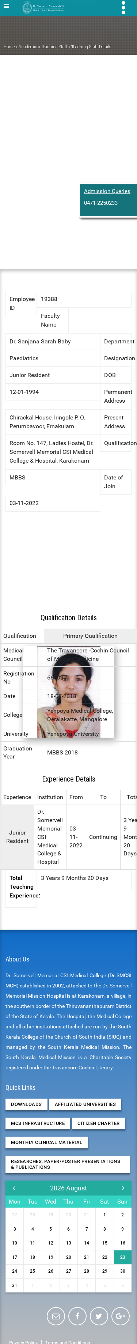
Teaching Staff (54, 46)
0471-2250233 (101, 203)
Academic (27, 46)
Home (9, 46)
